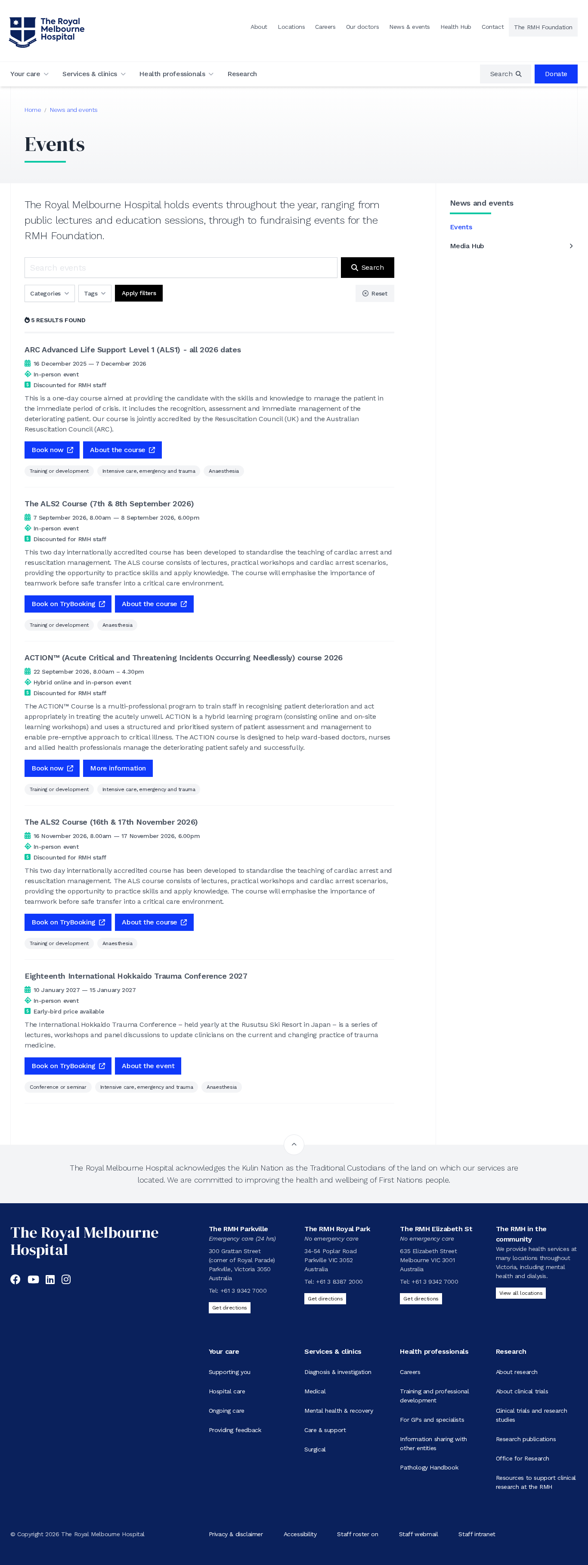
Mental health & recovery (338, 1410)
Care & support (325, 1429)
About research (517, 1371)
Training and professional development (434, 1396)
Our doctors (362, 26)
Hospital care (227, 1391)
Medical (314, 1391)
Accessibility (300, 1534)
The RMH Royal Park (337, 1229)
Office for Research (522, 1458)
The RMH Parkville (238, 1229)
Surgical (315, 1449)
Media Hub (467, 246)
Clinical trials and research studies (531, 1415)
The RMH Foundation (543, 27)
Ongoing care (226, 1410)
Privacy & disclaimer (236, 1534)
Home (33, 109)
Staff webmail (418, 1534)
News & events (409, 26)
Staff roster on (357, 1534)
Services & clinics (89, 74)
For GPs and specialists (432, 1419)
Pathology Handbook (429, 1467)
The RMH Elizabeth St (436, 1229)
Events (461, 227)
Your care (25, 74)
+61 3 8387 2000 (339, 1281)
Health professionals (172, 74)
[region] (506, 74)
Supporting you (230, 1371)
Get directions (229, 1308)
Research (242, 74)
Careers (325, 26)
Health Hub (455, 26)
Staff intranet (476, 1534)
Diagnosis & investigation (337, 1371)
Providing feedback (235, 1429)
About (259, 26)
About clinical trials (522, 1391)
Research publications (526, 1439)
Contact (493, 26)
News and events (74, 109)
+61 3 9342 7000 (243, 1290)
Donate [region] (556, 74)
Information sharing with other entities (433, 1443)
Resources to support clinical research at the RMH (536, 1482)
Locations (291, 26)
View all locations (521, 1293)
